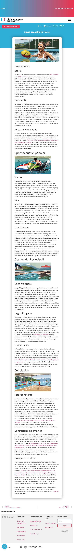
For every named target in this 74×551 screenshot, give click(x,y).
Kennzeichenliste (50, 523)
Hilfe (55, 8)
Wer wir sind (21, 527)
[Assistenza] (4, 546)
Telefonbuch (49, 527)
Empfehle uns (21, 531)
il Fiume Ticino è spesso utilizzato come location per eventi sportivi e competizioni (37, 360)
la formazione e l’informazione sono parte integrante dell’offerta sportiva (35, 420)
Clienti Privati (34, 534)
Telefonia (38, 521)
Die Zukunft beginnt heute (21, 522)
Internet (32, 521)
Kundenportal (68, 8)
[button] (70, 20)
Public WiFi (33, 525)
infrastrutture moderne (41, 334)
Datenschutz (21, 535)
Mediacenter (21, 539)
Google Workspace (36, 529)
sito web (56, 491)
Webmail (61, 8)
